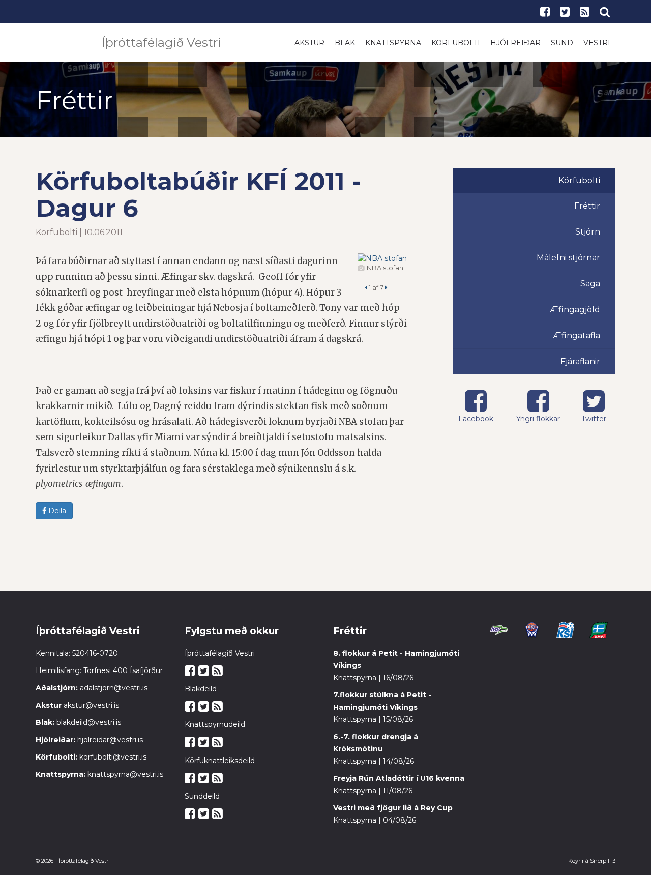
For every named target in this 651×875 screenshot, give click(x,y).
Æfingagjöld (575, 309)
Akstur (309, 42)
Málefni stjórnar (568, 257)
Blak (345, 42)
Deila (56, 510)
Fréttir (587, 206)
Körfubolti (455, 42)
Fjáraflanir (580, 361)
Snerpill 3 (602, 860)
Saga (590, 283)
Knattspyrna (393, 42)
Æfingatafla (576, 335)
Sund (562, 42)
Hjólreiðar (515, 42)
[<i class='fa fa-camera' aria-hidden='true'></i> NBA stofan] (382, 258)
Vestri (596, 42)
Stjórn (587, 232)
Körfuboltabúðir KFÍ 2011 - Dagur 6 (198, 194)
